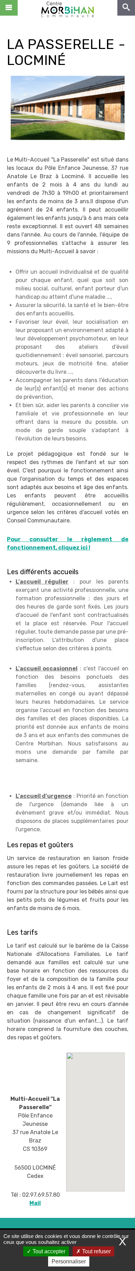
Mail (35, 1203)
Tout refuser (96, 1251)
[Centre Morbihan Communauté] (67, 8)
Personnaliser (69, 1261)
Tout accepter (48, 1251)
